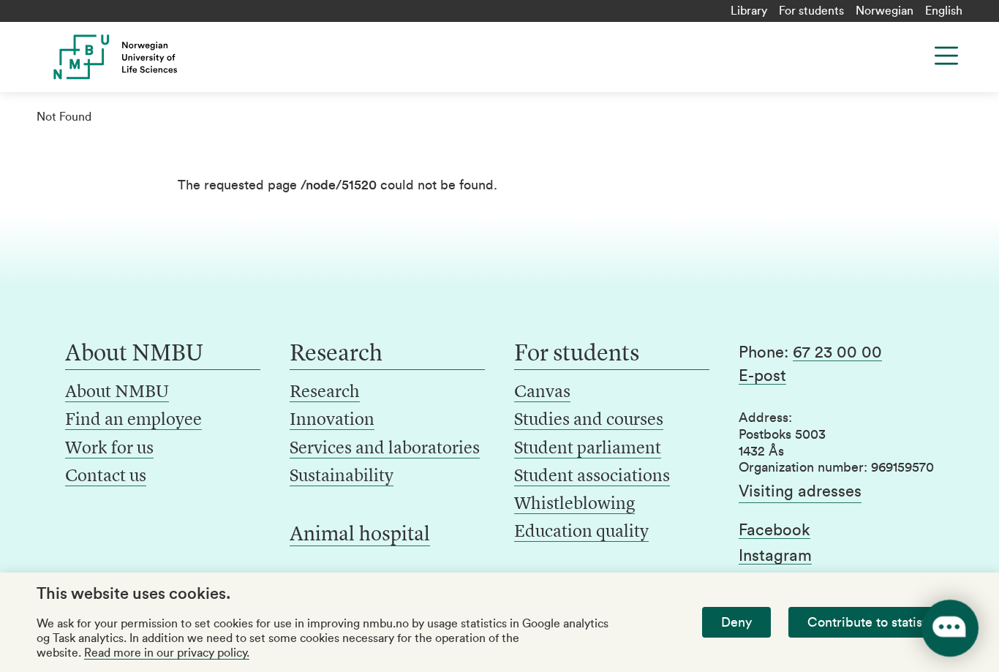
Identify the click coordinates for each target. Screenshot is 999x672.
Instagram (775, 556)
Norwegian (884, 11)
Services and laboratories (385, 449)
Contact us (105, 477)
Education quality (581, 532)
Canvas (542, 392)
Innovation (332, 420)
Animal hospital (360, 535)
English (943, 11)
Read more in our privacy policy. (166, 653)
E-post (762, 376)
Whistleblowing (574, 504)
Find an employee (133, 420)
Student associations (592, 477)
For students (811, 11)
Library (749, 11)
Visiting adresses (800, 491)
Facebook (774, 530)
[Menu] (946, 55)
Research (325, 392)
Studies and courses (588, 420)
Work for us (109, 449)
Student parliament (587, 449)
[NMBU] (141, 57)
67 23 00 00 (837, 352)
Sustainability (341, 477)
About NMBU (117, 392)
